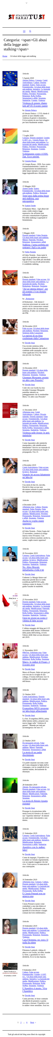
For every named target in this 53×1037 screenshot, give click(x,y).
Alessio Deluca (28, 80)
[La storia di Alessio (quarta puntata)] (10, 785)
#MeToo (25, 652)
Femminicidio (27, 87)
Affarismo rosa (28, 412)
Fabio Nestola (41, 235)
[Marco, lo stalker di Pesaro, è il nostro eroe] (10, 650)
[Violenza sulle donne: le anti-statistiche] (10, 410)
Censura (38, 80)
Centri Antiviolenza (31, 413)
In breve (25, 472)
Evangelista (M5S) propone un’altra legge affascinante (35, 709)
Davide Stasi (30, 343)
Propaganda (41, 94)
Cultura (36, 82)
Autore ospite (27, 188)
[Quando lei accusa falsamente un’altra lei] (10, 465)
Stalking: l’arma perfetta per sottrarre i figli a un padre (35, 246)
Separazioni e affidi (29, 98)
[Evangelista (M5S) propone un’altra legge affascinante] (10, 694)
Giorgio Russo (38, 140)
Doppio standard (36, 138)
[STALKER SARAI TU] (26, 17)
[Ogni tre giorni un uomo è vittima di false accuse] (10, 600)
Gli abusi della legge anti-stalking (34, 141)
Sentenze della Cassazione (32, 333)
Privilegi (32, 94)
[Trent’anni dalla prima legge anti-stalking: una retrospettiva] (10, 186)
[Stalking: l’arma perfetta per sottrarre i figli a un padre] (10, 233)
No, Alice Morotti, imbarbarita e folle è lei (33, 568)
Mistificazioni (42, 91)
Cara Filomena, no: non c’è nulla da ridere (35, 941)
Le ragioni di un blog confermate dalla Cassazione (35, 337)
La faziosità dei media (35, 143)
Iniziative (36, 89)
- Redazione (29, 299)
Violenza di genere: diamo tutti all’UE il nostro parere (35, 104)
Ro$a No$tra (36, 96)
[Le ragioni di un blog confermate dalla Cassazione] (10, 326)
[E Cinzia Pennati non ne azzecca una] (10, 880)
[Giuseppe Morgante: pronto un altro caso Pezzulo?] (10, 368)
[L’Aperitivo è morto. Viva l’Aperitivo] (10, 970)
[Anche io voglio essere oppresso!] (10, 505)
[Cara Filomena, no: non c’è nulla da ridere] (10, 926)
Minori (33, 91)
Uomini (34, 100)
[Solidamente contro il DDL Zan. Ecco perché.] (10, 136)
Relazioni (26, 96)
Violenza (41, 100)
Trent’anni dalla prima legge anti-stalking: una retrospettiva (35, 198)
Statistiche (26, 100)
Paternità (32, 240)
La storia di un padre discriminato (32, 753)
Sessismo (42, 98)
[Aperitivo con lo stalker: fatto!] (10, 833)
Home (4, 56)
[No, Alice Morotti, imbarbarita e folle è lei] (10, 553)
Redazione (26, 286)
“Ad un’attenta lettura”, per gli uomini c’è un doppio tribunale (35, 291)
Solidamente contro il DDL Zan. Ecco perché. (35, 155)
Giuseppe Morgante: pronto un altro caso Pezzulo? (35, 378)
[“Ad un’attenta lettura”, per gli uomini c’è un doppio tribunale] (10, 277)
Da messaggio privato (30, 743)
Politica (25, 94)
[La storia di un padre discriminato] (10, 741)
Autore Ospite (30, 206)
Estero (32, 85)
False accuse (41, 85)
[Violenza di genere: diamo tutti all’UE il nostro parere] (10, 78)
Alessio (25, 787)
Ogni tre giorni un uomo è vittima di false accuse (34, 619)
